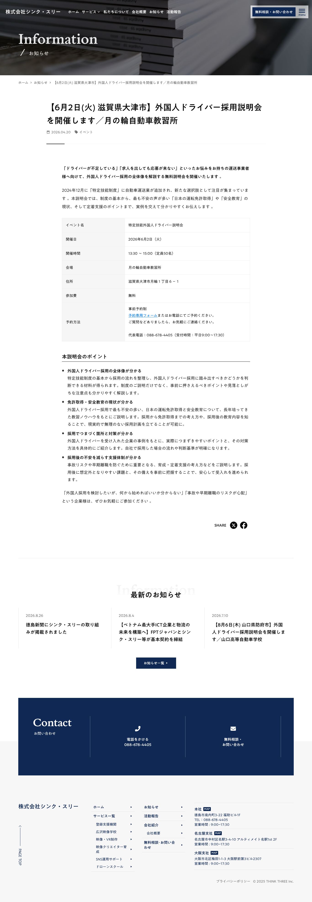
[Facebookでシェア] (243, 525)
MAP (207, 809)
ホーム (23, 82)
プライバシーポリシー (233, 881)
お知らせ (41, 82)
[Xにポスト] (233, 525)
